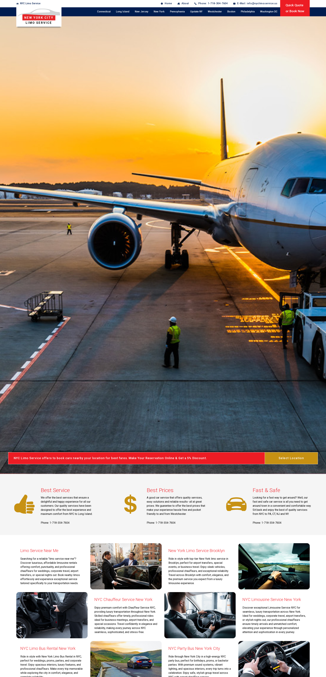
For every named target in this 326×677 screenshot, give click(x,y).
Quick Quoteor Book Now (295, 8)
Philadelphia (248, 11)
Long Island (122, 11)
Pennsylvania (177, 11)
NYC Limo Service (30, 3)
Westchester (215, 11)
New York (159, 11)
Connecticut (104, 11)
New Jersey (141, 11)
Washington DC (268, 11)
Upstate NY (196, 11)
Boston (231, 11)
